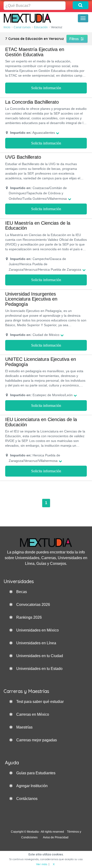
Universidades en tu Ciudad (39, 656)
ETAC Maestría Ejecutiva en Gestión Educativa (34, 52)
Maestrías (24, 727)
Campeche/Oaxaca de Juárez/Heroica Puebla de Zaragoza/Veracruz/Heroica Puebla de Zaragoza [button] (45, 264)
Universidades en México (37, 630)
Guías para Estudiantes (35, 773)
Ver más (41, 864)
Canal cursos (22, 27)
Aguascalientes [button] (32, 133)
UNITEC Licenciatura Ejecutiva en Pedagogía (40, 362)
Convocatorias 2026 (33, 605)
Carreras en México (32, 714)
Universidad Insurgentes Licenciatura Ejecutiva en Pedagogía (31, 299)
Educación (41, 27)
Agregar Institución (32, 786)
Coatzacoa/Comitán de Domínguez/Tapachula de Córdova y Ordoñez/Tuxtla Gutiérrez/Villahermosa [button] (38, 193)
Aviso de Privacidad (55, 837)
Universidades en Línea (36, 643)
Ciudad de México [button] (34, 335)
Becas (21, 592)
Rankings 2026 (29, 617)
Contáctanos (27, 799)
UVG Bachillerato (23, 157)
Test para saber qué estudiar (40, 702)
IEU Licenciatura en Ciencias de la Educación (41, 422)
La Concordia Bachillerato (32, 102)
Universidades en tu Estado (39, 669)
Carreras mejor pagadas (36, 740)
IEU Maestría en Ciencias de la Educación (37, 225)
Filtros (74, 39)
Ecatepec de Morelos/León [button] (41, 395)
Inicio (7, 27)
